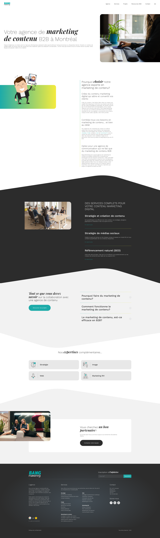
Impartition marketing (87, 496)
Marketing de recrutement (88, 510)
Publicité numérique (87, 499)
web (97, 133)
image (88, 133)
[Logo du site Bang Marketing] (7, 4)
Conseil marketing (65, 498)
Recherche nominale (66, 505)
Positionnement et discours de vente (69, 496)
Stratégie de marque (66, 503)
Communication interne (87, 512)
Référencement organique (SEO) (68, 519)
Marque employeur (86, 507)
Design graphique (65, 508)
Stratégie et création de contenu (68, 516)
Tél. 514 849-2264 (114, 494)
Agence (108, 4)
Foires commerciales (66, 510)
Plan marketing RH (86, 508)
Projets (125, 4)
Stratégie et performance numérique (90, 494)
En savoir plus (89, 224)
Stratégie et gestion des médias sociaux (70, 517)
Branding (63, 507)
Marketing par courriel (87, 501)
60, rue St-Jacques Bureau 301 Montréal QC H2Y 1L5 (114, 490)
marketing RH (104, 133)
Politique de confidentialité (35, 530)
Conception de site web (87, 498)
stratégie (84, 133)
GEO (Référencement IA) (66, 521)
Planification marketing (66, 494)
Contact (147, 4)
